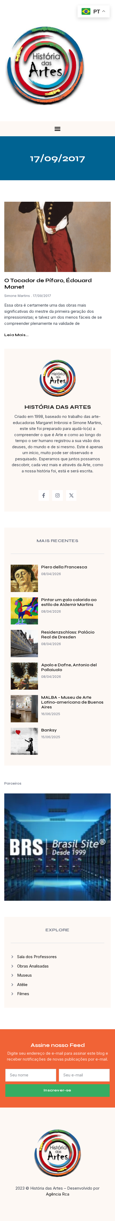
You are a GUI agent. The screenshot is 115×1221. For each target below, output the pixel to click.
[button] (57, 129)
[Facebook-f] (44, 495)
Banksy (49, 730)
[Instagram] (57, 495)
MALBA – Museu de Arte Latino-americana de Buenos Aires (72, 702)
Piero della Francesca (64, 567)
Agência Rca (57, 1194)
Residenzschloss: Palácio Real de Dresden (67, 634)
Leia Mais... (16, 335)
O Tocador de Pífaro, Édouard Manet (48, 283)
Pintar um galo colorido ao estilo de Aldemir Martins (69, 602)
